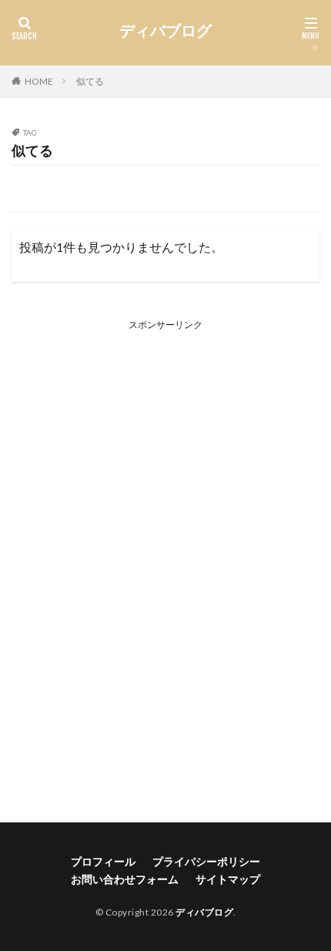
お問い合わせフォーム (125, 879)
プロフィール (103, 861)
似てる (90, 81)
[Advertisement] (165, 561)
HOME (39, 81)
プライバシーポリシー (206, 861)
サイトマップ (228, 879)
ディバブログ (165, 30)
